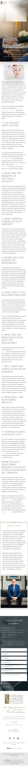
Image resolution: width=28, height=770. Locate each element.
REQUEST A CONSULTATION (10, 683)
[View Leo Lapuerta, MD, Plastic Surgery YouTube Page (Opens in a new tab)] (18, 738)
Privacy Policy (9, 754)
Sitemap (4, 754)
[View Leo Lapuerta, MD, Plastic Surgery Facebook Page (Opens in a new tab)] (14, 738)
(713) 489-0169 (5, 687)
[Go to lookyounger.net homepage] (9, 2)
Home (5, 56)
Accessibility (15, 754)
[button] (26, 2)
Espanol (24, 3)
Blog (9, 56)
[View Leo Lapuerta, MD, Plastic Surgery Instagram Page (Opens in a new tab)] (10, 738)
